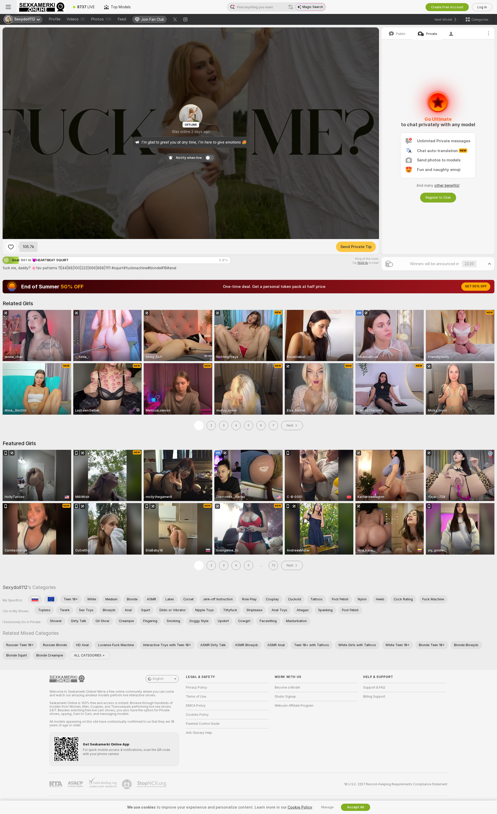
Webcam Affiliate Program (294, 705)
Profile (54, 19)
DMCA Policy (196, 705)
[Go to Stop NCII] (152, 784)
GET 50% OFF (476, 286)
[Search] (290, 7)
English (158, 679)
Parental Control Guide (203, 724)
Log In (482, 7)
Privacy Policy (196, 687)
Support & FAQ (374, 687)
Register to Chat (438, 197)
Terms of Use (196, 696)
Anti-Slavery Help (199, 733)
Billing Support (374, 696)
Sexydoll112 (15, 587)
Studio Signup (285, 696)
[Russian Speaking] (35, 599)
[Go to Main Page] (42, 7)
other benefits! (446, 185)
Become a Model (287, 687)
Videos (76, 19)
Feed (122, 19)
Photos (101, 19)
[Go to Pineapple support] (127, 784)
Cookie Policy (300, 807)
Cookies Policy (197, 714)
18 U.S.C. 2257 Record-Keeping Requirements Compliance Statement (395, 784)
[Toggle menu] (8, 7)
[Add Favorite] (11, 247)
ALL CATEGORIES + (89, 655)
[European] (51, 599)
